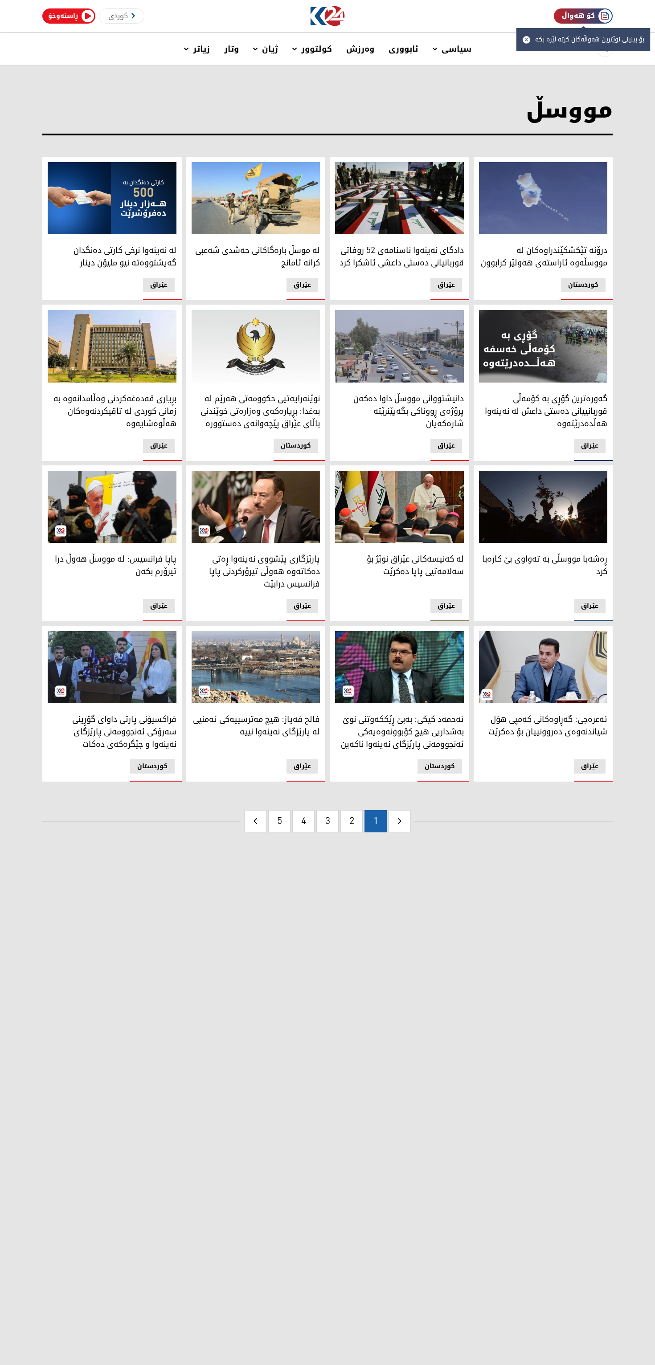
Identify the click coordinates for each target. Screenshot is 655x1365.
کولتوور (316, 49)
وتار (231, 49)
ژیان (270, 49)
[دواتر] (255, 821)
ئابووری (403, 49)
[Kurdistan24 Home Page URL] (328, 16)
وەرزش (360, 49)
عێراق (446, 284)
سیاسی (456, 49)
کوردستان (583, 284)
